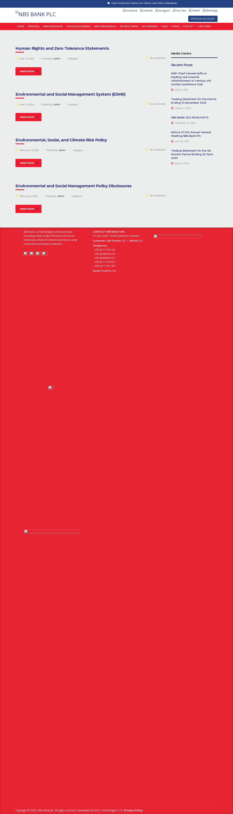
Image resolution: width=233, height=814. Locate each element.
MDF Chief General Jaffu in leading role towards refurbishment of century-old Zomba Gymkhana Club (191, 79)
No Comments (158, 58)
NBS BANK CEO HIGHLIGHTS (189, 117)
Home (20, 26)
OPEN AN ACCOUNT (203, 18)
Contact (188, 26)
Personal (34, 26)
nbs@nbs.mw (108, 270)
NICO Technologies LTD (108, 810)
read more (27, 71)
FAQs (164, 26)
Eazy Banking (150, 26)
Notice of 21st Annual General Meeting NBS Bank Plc (191, 134)
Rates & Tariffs (129, 26)
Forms (175, 26)
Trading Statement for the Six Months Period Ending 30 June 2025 (192, 154)
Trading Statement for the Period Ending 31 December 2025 (193, 100)
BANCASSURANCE (53, 26)
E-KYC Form (204, 26)
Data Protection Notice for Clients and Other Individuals (136, 3)
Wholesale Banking (78, 26)
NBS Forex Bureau (105, 26)
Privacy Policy (133, 810)
